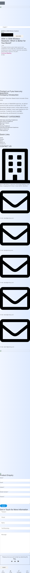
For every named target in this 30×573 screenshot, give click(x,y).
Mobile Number (4, 492)
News (2, 32)
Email (1, 482)
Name (1, 477)
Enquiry (2, 496)
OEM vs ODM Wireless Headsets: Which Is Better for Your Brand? (13, 41)
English (4, 27)
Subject (2, 487)
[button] (2, 3)
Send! (3, 506)
